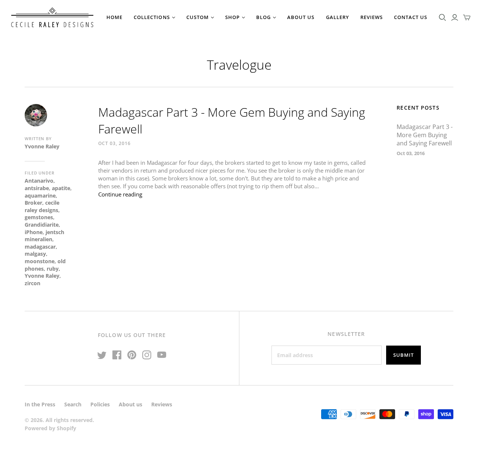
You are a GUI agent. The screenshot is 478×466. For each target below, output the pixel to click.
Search (72, 404)
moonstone (40, 261)
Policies (100, 404)
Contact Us (410, 17)
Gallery (337, 17)
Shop (232, 17)
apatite (61, 188)
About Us (300, 17)
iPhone (34, 232)
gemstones (39, 217)
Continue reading (120, 194)
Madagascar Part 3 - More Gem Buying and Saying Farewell (425, 135)
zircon (32, 283)
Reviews (371, 17)
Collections (152, 17)
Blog (263, 17)
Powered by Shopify (50, 428)
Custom (197, 17)
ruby (53, 268)
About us (130, 404)
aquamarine (40, 195)
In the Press (40, 404)
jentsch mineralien (44, 236)
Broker (33, 202)
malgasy (35, 253)
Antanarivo (39, 180)
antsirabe (37, 188)
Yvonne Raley (42, 275)
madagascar (40, 246)
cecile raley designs (42, 206)
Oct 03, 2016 (114, 143)
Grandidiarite (42, 224)
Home (114, 17)
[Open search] (442, 17)
